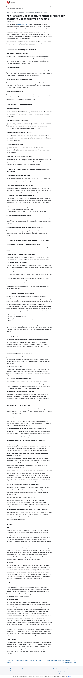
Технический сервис (57, 673)
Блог (7, 668)
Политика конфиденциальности (68, 668)
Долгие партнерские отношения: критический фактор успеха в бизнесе (23, 660)
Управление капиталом (59, 6)
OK (69, 676)
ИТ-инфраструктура (47, 6)
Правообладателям (11, 670)
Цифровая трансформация (30, 673)
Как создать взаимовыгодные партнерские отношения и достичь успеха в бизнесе (61, 660)
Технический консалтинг (25, 6)
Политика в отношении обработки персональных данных (24, 668)
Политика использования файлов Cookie (49, 668)
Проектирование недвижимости (14, 8)
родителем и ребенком (23, 24)
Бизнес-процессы (36, 6)
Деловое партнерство (11, 6)
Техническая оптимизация (44, 673)
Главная (8, 12)
